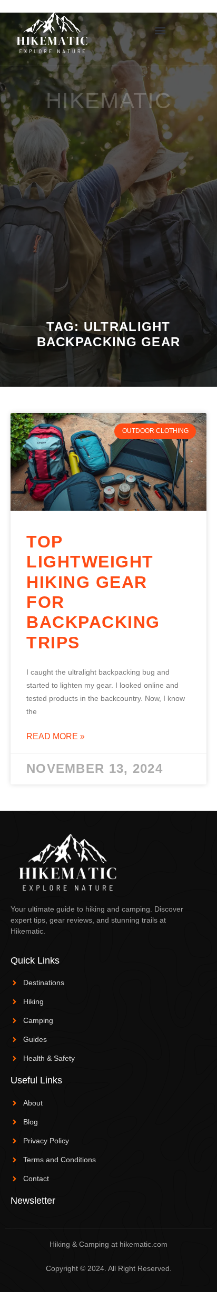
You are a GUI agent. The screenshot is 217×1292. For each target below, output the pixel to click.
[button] (160, 30)
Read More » (55, 736)
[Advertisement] (108, 206)
